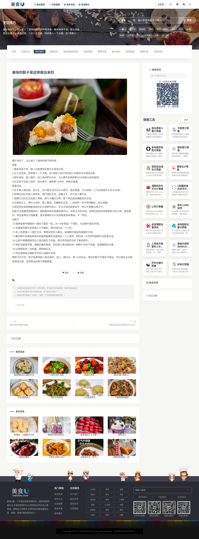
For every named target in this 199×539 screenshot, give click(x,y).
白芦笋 (130, 35)
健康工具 (149, 120)
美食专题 (58, 508)
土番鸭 (121, 500)
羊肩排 (92, 489)
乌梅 (189, 29)
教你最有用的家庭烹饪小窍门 (123, 325)
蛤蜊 (122, 35)
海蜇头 (92, 494)
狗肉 (107, 515)
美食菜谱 (58, 494)
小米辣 (107, 505)
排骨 (173, 29)
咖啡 (107, 500)
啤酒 (107, 489)
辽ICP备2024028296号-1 (125, 531)
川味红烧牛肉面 (57, 375)
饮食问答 (158, 51)
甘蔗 (156, 35)
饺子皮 (165, 35)
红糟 (121, 515)
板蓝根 (92, 510)
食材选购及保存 (71, 51)
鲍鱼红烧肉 (89, 375)
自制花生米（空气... (89, 457)
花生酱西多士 (24, 397)
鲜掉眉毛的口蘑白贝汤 (24, 375)
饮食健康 (58, 503)
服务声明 (74, 499)
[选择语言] (184, 4)
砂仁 (139, 35)
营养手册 (102, 51)
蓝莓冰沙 (122, 434)
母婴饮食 (144, 51)
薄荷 (107, 510)
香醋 (93, 505)
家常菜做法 (142, 497)
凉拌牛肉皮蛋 (57, 397)
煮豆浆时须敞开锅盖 (19, 325)
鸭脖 (121, 494)
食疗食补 (116, 51)
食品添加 (88, 51)
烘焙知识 (53, 51)
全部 (14, 51)
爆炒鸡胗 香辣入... (122, 375)
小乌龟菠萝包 (89, 397)
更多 (186, 119)
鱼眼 (121, 505)
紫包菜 (133, 29)
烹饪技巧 (39, 51)
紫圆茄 (142, 29)
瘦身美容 (130, 51)
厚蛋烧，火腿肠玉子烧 (24, 434)
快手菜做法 (182, 497)
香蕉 (121, 489)
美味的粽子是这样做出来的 (33, 72)
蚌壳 (181, 29)
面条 (166, 29)
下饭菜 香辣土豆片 (56, 457)
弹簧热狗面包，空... (122, 457)
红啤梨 (148, 35)
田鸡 (93, 515)
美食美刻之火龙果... (89, 434)
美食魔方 (58, 513)
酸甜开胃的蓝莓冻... (57, 434)
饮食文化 (25, 51)
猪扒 (121, 510)
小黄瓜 (123, 29)
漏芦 (158, 29)
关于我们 (74, 494)
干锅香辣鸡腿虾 (122, 397)
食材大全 (58, 499)
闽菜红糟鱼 (24, 457)
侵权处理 (74, 503)
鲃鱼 (107, 494)
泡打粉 (92, 500)
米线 (151, 29)
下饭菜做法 (162, 497)
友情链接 (74, 508)
